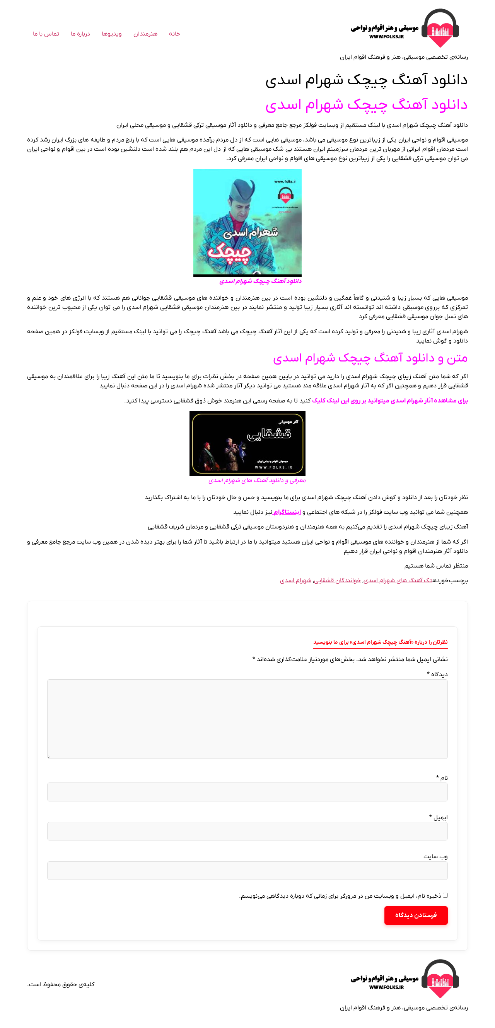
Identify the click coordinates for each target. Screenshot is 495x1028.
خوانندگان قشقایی (337, 581)
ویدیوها (112, 34)
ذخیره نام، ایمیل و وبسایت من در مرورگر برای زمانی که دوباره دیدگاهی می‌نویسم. (340, 896)
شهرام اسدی (295, 581)
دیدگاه (437, 675)
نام (442, 778)
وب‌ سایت (435, 857)
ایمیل (438, 818)
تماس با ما (46, 34)
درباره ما (80, 34)
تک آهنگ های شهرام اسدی (398, 581)
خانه (174, 34)
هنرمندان (145, 34)
